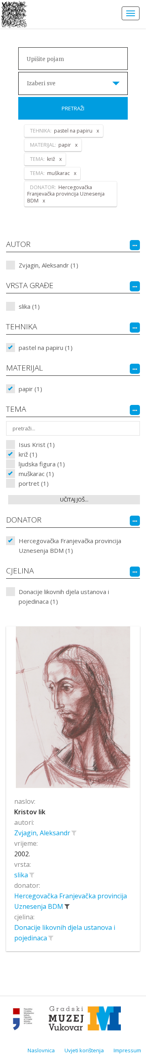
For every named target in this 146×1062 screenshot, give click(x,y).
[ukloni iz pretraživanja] (67, 906)
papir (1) (30, 389)
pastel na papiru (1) (46, 347)
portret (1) (34, 483)
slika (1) (29, 306)
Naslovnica (41, 1050)
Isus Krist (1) (37, 444)
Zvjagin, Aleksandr (43, 832)
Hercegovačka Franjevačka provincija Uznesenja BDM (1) (70, 545)
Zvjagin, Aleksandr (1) (48, 265)
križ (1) (28, 454)
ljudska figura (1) (42, 464)
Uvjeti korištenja (84, 1050)
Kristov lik (29, 811)
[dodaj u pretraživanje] (74, 833)
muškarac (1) (36, 474)
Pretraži (73, 108)
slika (22, 874)
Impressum (127, 1050)
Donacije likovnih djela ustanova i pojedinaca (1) (64, 596)
